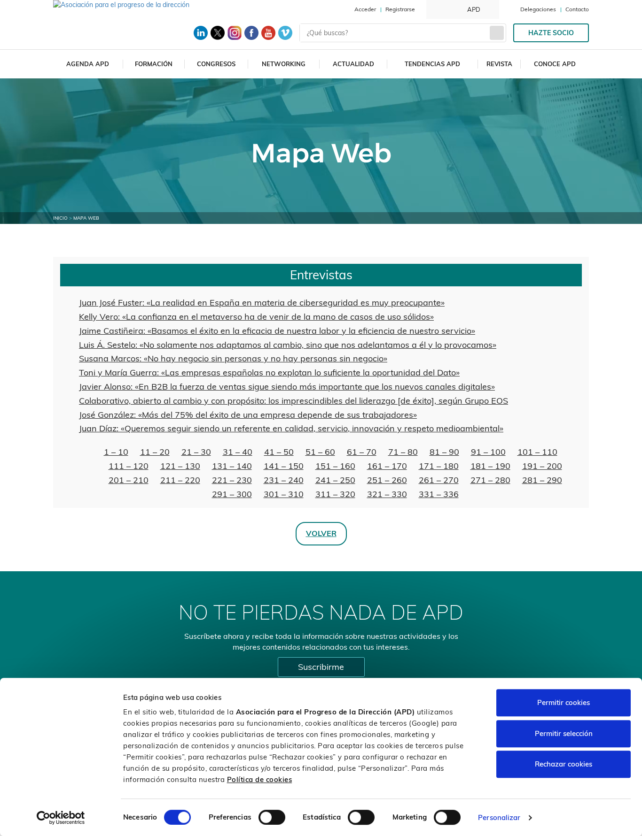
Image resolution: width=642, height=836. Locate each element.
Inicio (60, 218)
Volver (321, 533)
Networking (283, 64)
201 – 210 (129, 480)
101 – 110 (537, 451)
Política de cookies (259, 779)
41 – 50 (279, 451)
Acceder (365, 9)
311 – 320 (335, 494)
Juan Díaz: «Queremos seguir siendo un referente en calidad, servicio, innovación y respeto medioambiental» (291, 428)
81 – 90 (444, 451)
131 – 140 (232, 465)
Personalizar (499, 817)
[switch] (271, 817)
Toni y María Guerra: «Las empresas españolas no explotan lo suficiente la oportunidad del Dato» (269, 372)
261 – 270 (439, 480)
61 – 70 (361, 451)
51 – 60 (320, 451)
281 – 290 (542, 480)
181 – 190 (490, 465)
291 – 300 (232, 494)
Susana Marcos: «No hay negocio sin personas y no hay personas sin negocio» (233, 358)
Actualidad (353, 64)
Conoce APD (555, 64)
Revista (499, 64)
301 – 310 (284, 494)
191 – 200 (542, 465)
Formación (153, 64)
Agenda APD (87, 64)
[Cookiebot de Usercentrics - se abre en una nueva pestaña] (61, 818)
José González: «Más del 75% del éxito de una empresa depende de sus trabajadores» (248, 414)
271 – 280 (490, 480)
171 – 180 (439, 465)
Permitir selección (564, 733)
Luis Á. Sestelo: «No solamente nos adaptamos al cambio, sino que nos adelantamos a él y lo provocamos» (287, 344)
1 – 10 (116, 451)
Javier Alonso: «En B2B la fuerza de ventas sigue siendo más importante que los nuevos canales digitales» (287, 386)
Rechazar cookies (563, 763)
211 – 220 (180, 480)
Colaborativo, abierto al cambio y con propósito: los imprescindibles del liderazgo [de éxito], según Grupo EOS (293, 400)
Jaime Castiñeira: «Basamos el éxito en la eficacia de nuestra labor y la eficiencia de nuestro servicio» (277, 330)
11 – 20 (155, 451)
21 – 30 (196, 451)
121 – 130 (180, 465)
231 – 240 (284, 480)
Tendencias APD (432, 64)
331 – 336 (439, 494)
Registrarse (400, 9)
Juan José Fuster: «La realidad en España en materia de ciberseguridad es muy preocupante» (262, 302)
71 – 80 (403, 451)
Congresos (216, 64)
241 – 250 (335, 480)
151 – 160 (335, 465)
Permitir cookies (563, 702)
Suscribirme (321, 666)
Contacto (577, 9)
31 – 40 (237, 451)
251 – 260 (387, 480)
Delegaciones (538, 9)
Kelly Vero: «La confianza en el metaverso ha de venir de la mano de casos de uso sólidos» (256, 316)
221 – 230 (232, 480)
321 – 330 (387, 494)
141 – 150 (284, 465)
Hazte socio (551, 33)
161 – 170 (387, 465)
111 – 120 (129, 465)
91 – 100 (488, 451)
